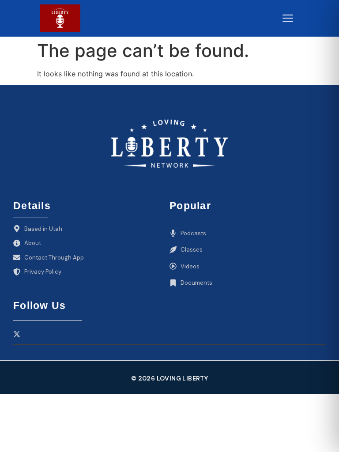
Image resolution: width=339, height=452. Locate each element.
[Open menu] (287, 18)
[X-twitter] (16, 334)
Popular (190, 205)
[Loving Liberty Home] (60, 18)
